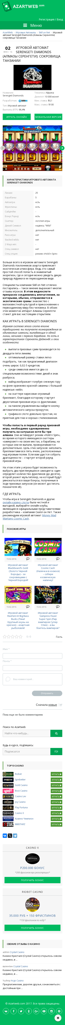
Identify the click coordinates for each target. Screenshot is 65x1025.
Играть (56, 774)
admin (6, 952)
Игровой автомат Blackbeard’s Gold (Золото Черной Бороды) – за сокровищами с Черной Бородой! (18, 572)
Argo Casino (17, 980)
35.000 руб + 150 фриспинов (32, 916)
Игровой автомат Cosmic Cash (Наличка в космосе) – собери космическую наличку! (48, 572)
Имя (6, 649)
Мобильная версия (48, 117)
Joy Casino (20, 801)
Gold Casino (21, 785)
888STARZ (20, 824)
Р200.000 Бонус (32, 868)
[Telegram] (15, 836)
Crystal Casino (17, 952)
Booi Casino (21, 790)
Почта (7, 661)
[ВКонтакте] (5, 836)
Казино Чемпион (24, 818)
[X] (10, 836)
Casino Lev (20, 796)
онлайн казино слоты (16, 502)
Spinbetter (20, 779)
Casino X (19, 813)
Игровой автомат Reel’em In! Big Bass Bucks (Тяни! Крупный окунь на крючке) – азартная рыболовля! (18, 620)
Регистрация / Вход (51, 19)
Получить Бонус (32, 880)
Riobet (18, 774)
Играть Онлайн (16, 117)
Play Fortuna (21, 807)
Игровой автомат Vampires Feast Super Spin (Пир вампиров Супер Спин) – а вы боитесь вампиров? (47, 620)
